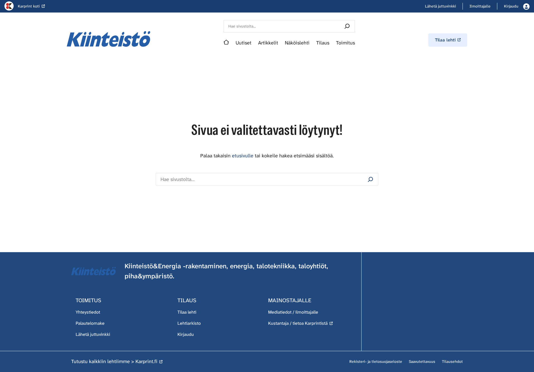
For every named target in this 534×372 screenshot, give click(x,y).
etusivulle (242, 155)
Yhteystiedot (88, 312)
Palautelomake (90, 323)
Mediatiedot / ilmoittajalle (293, 312)
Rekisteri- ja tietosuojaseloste (375, 361)
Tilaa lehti (186, 312)
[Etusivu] (226, 43)
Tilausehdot (452, 361)
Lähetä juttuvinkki (93, 334)
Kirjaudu (185, 334)
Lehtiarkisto (189, 323)
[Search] (347, 26)
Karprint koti (29, 6)
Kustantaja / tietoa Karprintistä (298, 323)
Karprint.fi (146, 361)
